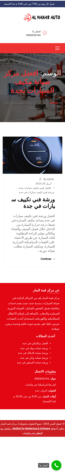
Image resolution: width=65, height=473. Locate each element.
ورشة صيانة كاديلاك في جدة (33, 352)
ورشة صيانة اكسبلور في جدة (32, 362)
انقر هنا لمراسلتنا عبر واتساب (40, 384)
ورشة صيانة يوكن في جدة (34, 357)
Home (54, 102)
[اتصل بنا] (56, 465)
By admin (49, 179)
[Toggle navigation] (57, 48)
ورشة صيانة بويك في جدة (34, 348)
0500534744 (33, 35)
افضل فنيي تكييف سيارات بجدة (35, 187)
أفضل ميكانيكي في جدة (35, 343)
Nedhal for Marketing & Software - (30, 428)
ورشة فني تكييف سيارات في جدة (36, 192)
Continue (46, 259)
